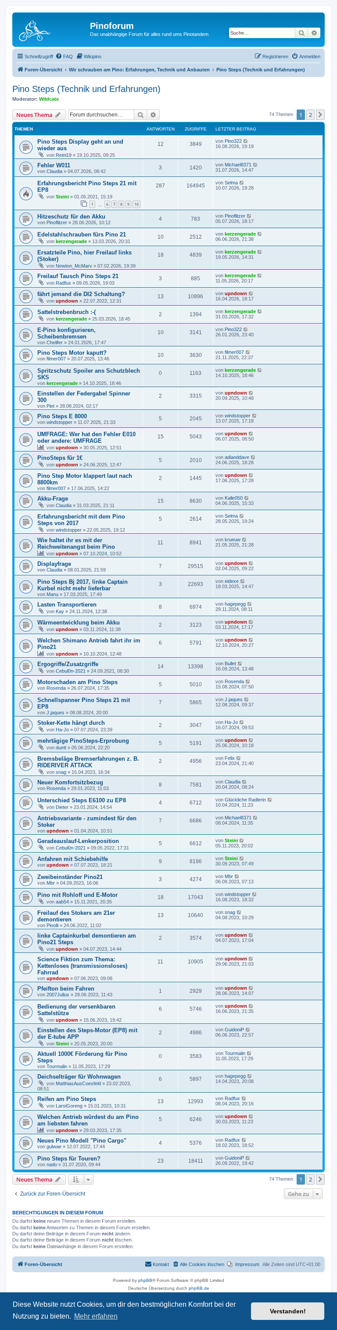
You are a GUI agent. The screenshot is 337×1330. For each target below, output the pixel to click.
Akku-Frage (52, 498)
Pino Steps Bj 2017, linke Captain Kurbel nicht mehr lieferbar (82, 585)
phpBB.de (199, 1288)
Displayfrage (54, 564)
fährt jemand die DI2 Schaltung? (81, 294)
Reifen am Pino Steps (66, 1099)
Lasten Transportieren (67, 604)
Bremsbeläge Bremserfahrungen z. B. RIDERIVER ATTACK (88, 762)
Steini (62, 196)
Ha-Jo (62, 729)
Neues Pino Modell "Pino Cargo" (81, 1140)
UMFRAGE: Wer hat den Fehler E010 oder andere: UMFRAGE (86, 437)
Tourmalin (57, 1066)
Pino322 (233, 141)
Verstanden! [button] (288, 1311)
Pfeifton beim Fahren (65, 988)
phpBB (145, 1280)
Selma (231, 182)
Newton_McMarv (74, 265)
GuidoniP (234, 1029)
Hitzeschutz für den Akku (71, 216)
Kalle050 (234, 498)
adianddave (237, 457)
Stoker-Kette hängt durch (71, 723)
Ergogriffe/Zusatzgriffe (67, 664)
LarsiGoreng (69, 1105)
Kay (60, 611)
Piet (50, 406)
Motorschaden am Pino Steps (77, 682)
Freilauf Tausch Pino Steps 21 (77, 276)
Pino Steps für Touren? (68, 1158)
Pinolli (52, 925)
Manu (52, 594)
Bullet (230, 663)
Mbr (51, 882)
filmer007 (56, 358)
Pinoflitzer (57, 222)
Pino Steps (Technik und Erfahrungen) (86, 89)
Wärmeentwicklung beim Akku (78, 622)
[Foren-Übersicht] (52, 28)
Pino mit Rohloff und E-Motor (77, 895)
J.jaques (56, 712)
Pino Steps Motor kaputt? (72, 352)
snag (61, 772)
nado (52, 1164)
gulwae (54, 1146)
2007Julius (58, 994)
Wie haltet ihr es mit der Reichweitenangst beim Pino (76, 543)
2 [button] (310, 115)
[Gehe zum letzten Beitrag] (246, 141)
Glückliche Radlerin (245, 799)
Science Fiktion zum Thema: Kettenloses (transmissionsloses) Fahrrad (82, 966)
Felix (230, 758)
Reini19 (64, 155)
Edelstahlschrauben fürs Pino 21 (81, 234)
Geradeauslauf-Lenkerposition (78, 841)
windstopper (59, 422)
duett (61, 747)
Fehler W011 (53, 165)
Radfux (63, 283)
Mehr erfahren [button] (96, 1316)
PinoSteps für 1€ (59, 458)
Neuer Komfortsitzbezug (70, 782)
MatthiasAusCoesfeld (78, 1083)
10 (136, 204)
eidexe (232, 581)
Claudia (54, 171)
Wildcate (49, 99)
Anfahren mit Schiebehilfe (72, 859)
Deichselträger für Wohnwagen (79, 1076)
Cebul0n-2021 (71, 671)
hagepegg (235, 604)
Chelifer (55, 342)
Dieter (62, 807)
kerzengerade (71, 241)
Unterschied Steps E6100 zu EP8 (81, 800)
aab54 (62, 901)
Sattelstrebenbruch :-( (66, 312)
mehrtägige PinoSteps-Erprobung (83, 740)
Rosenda (56, 688)
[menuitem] (64, 56)
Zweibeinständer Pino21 (70, 877)
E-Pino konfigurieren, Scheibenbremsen (66, 333)
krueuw (232, 539)
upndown (67, 300)
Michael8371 (238, 164)
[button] (320, 114)
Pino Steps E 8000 (62, 416)
